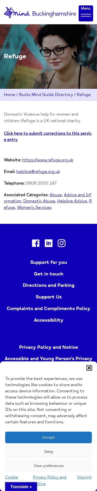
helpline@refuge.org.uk (38, 171)
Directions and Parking (48, 285)
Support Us (49, 297)
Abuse (56, 194)
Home (9, 94)
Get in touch (48, 274)
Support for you (48, 262)
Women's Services (34, 207)
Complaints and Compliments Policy (48, 308)
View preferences (49, 465)
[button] (89, 367)
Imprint (84, 477)
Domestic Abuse (39, 201)
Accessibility (48, 320)
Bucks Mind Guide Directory (46, 94)
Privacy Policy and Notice (48, 347)
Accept (48, 437)
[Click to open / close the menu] (86, 15)
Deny (48, 451)
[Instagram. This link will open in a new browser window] (61, 244)
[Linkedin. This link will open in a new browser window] (49, 244)
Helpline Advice (72, 201)
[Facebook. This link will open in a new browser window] (36, 244)
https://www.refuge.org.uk (47, 160)
